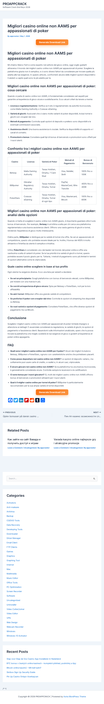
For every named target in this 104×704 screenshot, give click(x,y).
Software (11, 596)
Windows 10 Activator (17, 636)
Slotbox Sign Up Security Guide (21, 672)
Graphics (11, 556)
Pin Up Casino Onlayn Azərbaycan (22, 676)
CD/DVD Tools (13, 520)
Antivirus (11, 511)
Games (10, 551)
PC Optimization (14, 587)
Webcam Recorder (15, 627)
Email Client (12, 542)
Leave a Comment (15, 448)
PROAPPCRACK (15, 4)
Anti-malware (13, 507)
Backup (10, 516)
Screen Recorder (14, 591)
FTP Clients (12, 547)
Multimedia (12, 573)
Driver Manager (14, 538)
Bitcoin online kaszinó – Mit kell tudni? (24, 668)
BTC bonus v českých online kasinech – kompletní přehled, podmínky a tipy (41, 663)
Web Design (12, 622)
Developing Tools (14, 529)
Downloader (12, 534)
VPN (9, 618)
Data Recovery (13, 525)
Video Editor (12, 613)
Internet (10, 565)
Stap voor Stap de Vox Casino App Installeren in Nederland (34, 659)
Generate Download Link (52, 42)
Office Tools (12, 582)
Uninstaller (11, 605)
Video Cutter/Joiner (15, 609)
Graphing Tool (13, 560)
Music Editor (12, 578)
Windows (11, 631)
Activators (11, 503)
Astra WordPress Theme (75, 696)
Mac (9, 569)
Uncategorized (30, 448)
